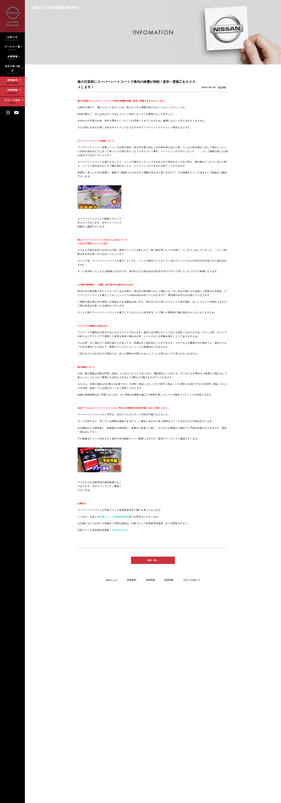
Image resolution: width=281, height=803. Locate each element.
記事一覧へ (153, 560)
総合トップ (112, 579)
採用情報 (169, 579)
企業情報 (150, 579)
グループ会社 (190, 579)
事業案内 (131, 579)
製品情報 (222, 87)
